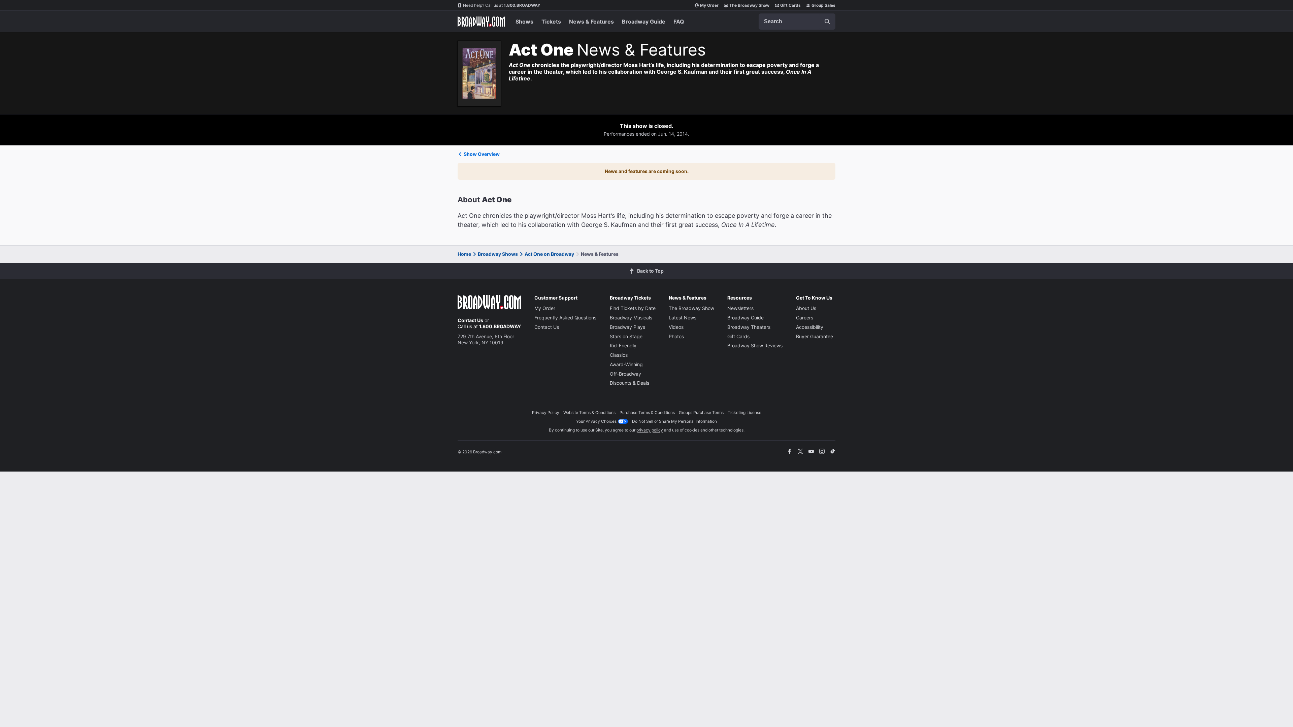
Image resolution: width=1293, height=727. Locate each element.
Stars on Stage (626, 336)
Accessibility (809, 327)
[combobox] (797, 21)
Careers (804, 317)
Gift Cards (790, 5)
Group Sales (823, 5)
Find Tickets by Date (633, 308)
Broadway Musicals (631, 317)
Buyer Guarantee (814, 336)
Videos (676, 327)
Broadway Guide (643, 21)
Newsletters (740, 308)
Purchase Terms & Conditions (647, 412)
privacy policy (649, 429)
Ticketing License (744, 412)
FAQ (678, 21)
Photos (676, 336)
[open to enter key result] (827, 21)
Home (464, 254)
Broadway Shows (498, 254)
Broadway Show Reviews (755, 345)
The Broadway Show (749, 5)
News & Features (591, 21)
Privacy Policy (545, 412)
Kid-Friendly (623, 345)
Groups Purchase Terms (701, 412)
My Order (709, 5)
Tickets (551, 21)
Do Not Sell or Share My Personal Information (674, 421)
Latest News (682, 317)
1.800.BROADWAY (501, 5)
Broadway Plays (627, 327)
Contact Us (470, 320)
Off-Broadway (625, 374)
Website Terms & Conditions (589, 412)
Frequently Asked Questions (565, 317)
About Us (806, 308)
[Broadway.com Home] (481, 21)
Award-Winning (626, 364)
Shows (524, 21)
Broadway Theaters (748, 327)
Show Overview (482, 154)
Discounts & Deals (629, 383)
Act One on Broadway (549, 254)
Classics (619, 355)
